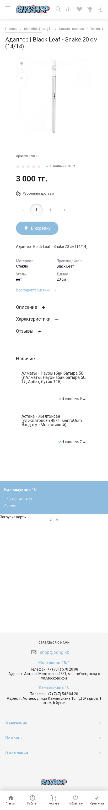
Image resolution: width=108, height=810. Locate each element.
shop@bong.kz (54, 652)
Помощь (13, 738)
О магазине (16, 723)
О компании (16, 753)
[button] (51, 520)
